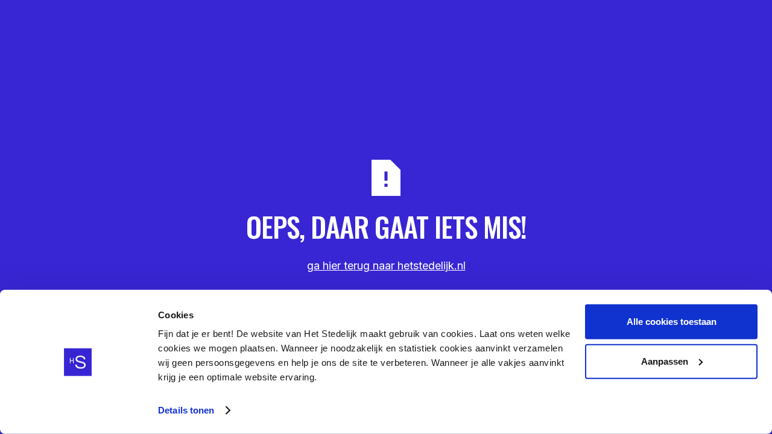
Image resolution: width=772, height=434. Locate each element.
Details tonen (186, 410)
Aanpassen (664, 361)
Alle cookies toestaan (672, 321)
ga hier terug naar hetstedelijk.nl (386, 265)
